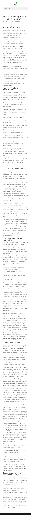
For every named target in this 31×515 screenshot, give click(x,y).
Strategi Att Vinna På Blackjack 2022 (12, 205)
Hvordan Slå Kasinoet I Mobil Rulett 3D (13, 203)
